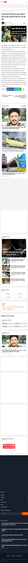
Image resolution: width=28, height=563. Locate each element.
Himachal (7, 10)
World (4, 309)
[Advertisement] (14, 194)
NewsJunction (21, 306)
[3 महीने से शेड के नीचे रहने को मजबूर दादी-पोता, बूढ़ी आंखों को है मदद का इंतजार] (6, 261)
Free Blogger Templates (13, 559)
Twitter (16, 89)
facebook (5, 323)
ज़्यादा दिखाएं (24, 105)
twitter (16, 323)
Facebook (11, 89)
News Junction (7, 316)
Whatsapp (20, 89)
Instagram (20, 293)
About (13, 555)
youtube (17, 326)
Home (8, 555)
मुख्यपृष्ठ (3, 10)
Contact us (19, 555)
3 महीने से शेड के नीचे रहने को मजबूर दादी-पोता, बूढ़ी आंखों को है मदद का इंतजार (18, 260)
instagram (5, 326)
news (15, 306)
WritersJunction (10, 309)
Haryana (4, 306)
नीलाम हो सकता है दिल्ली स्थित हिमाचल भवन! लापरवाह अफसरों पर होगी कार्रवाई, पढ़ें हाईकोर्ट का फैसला (13, 173)
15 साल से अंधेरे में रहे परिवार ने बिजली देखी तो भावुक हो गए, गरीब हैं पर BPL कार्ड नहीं (18, 273)
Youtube (7, 297)
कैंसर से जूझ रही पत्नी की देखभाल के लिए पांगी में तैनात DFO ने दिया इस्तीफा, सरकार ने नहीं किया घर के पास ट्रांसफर (14, 128)
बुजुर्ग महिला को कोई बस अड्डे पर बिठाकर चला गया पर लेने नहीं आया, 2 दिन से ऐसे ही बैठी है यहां (18, 280)
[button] (26, 2)
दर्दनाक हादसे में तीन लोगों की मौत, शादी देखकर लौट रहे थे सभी (13, 150)
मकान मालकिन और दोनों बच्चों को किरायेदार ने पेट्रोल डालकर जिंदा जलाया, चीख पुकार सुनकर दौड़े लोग (18, 267)
